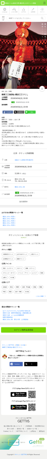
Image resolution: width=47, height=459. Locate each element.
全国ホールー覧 (32, 429)
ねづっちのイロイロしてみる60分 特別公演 (16, 311)
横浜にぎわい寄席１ (9, 216)
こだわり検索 (40, 296)
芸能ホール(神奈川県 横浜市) (24, 160)
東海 (34, 287)
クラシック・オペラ (9, 273)
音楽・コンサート (8, 268)
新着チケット (21, 259)
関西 (40, 287)
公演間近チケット (8, 259)
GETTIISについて (22, 431)
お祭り (5, 277)
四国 (10, 291)
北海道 (5, 287)
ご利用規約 (28, 426)
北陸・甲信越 (26, 287)
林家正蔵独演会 (8, 317)
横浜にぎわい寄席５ (9, 225)
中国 (4, 291)
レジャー (34, 273)
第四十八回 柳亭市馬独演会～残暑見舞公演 (17, 313)
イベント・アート (23, 273)
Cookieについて (8, 431)
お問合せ (33, 431)
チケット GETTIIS (21, 454)
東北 (11, 287)
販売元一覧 (20, 429)
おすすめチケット (22, 254)
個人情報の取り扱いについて (13, 426)
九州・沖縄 (18, 291)
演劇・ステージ (30, 268)
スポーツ (19, 268)
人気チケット (34, 254)
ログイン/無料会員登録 (23, 330)
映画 (42, 273)
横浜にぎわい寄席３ (9, 221)
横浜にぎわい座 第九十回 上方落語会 (15, 319)
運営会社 (42, 431)
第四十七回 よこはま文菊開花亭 (13, 315)
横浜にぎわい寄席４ (9, 223)
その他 (12, 277)
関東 (17, 287)
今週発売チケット (8, 254)
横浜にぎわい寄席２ (9, 219)
